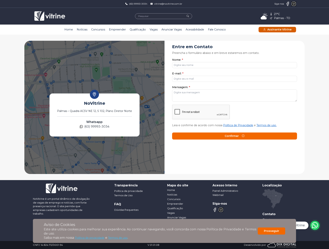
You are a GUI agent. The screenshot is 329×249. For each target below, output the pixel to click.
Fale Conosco (217, 29)
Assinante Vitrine (279, 29)
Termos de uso (118, 237)
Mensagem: (181, 87)
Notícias (82, 29)
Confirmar (232, 136)
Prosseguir (271, 231)
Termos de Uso (123, 195)
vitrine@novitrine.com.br (168, 3)
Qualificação (138, 29)
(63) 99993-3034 (138, 3)
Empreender (117, 29)
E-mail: (177, 73)
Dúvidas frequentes (126, 209)
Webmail (218, 194)
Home (68, 29)
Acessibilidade (195, 29)
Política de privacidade (90, 237)
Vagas (154, 29)
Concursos (98, 29)
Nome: (177, 59)
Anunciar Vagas (171, 29)
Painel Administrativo (225, 190)
